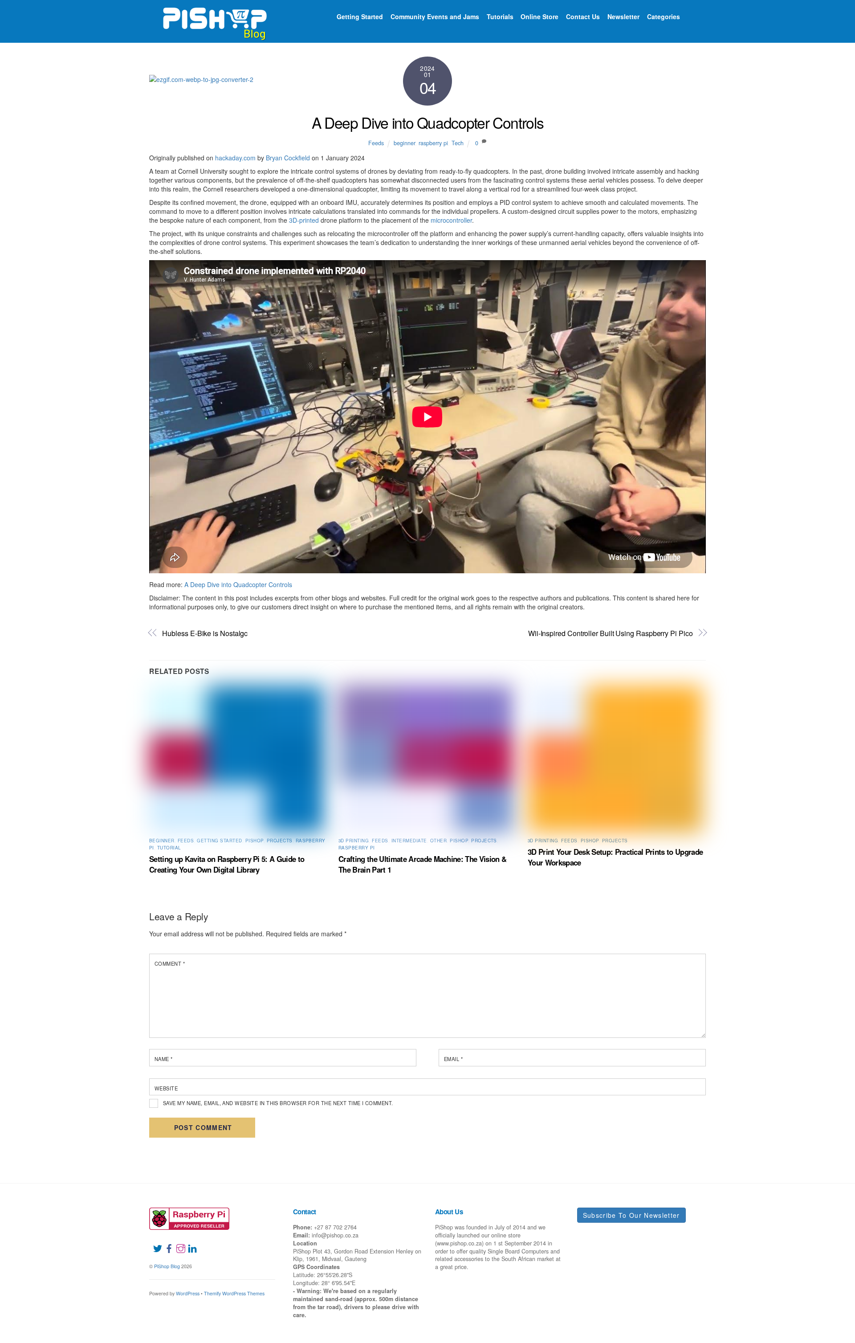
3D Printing (353, 840)
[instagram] (177, 1243)
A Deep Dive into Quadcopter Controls (428, 122)
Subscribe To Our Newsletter (631, 1215)
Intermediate (409, 840)
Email (453, 1058)
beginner (404, 143)
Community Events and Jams (435, 16)
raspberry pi (433, 143)
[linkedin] (189, 1243)
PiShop (254, 840)
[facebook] (166, 1243)
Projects (280, 840)
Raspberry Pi (356, 848)
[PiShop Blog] (214, 19)
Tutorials (500, 16)
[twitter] (154, 1243)
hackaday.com (235, 157)
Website (166, 1088)
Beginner (162, 840)
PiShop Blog (167, 1266)
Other (438, 840)
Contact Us (583, 16)
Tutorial (169, 848)
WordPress (188, 1293)
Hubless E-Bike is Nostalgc (205, 633)
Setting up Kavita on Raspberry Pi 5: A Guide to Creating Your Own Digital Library (226, 864)
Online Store (539, 16)
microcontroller (451, 220)
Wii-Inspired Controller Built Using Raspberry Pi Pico (610, 633)
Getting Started (360, 16)
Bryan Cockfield (288, 157)
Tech (458, 143)
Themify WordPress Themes (234, 1293)
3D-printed (304, 220)
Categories (663, 16)
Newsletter (623, 16)
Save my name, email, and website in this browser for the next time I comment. (278, 1102)
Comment (170, 963)
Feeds (376, 143)
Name (164, 1058)
